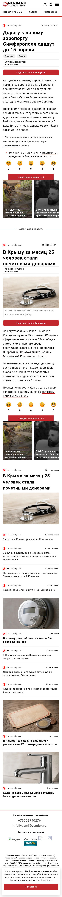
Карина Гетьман (14, 268)
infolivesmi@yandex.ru (29, 825)
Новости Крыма (14, 25)
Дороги (22, 56)
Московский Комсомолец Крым (24, 356)
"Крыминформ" (11, 145)
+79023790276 (29, 820)
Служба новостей (15, 61)
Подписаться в (31, 72)
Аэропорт (9, 56)
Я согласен (31, 886)
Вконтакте (49, 152)
